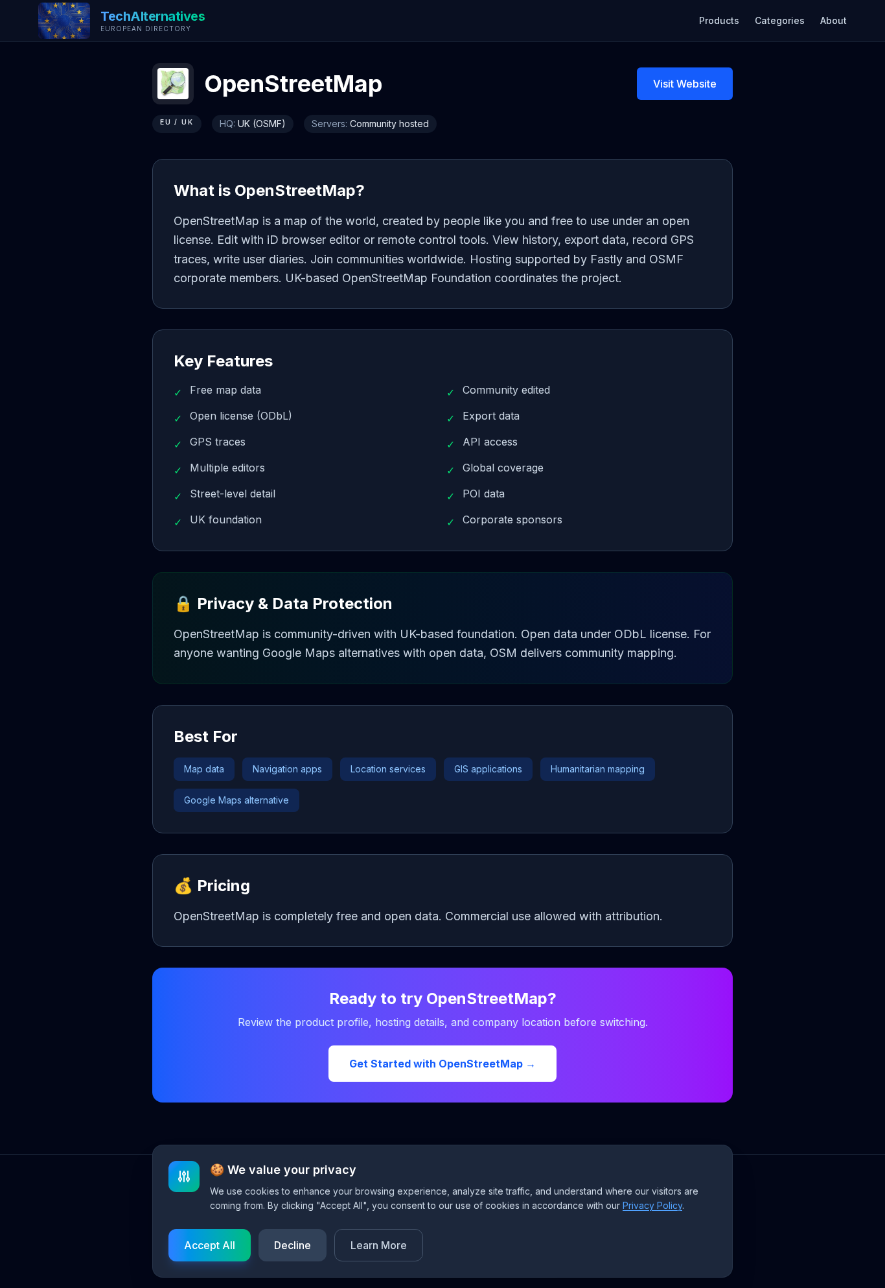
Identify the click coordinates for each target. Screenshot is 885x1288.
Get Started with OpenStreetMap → (442, 1063)
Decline (292, 1245)
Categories (780, 20)
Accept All (209, 1245)
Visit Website (685, 83)
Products (719, 20)
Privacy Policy (652, 1205)
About (833, 20)
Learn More (379, 1245)
